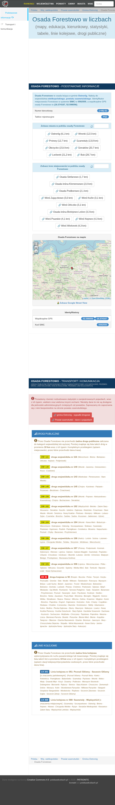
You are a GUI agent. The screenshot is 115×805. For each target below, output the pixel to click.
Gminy (71, 4)
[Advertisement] (15, 50)
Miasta (81, 4)
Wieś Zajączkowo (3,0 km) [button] (58, 198)
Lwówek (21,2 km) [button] (62, 155)
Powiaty (61, 4)
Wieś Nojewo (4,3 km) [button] (90, 219)
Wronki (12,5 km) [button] (87, 134)
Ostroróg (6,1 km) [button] (59, 134)
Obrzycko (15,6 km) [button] (58, 148)
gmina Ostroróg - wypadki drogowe (73, 415)
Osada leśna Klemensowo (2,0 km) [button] (73, 184)
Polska (34, 10)
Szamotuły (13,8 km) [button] (87, 141)
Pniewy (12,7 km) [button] (58, 141)
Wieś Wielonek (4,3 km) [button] (73, 225)
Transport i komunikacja (8, 26)
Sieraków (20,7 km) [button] (88, 148)
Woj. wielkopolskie (49, 10)
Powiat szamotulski (69, 10)
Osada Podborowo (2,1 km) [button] (73, 191)
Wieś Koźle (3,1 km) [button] (92, 198)
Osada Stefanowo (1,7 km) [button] (73, 177)
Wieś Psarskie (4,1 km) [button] (57, 219)
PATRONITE (83, 780)
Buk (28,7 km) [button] (87, 155)
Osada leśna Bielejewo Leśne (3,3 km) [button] (73, 212)
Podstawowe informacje (9, 15)
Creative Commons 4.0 (38, 780)
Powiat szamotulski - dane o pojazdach (73, 420)
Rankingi (29, 4)
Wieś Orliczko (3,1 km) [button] (73, 205)
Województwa (45, 4)
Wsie (90, 4)
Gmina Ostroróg (90, 10)
